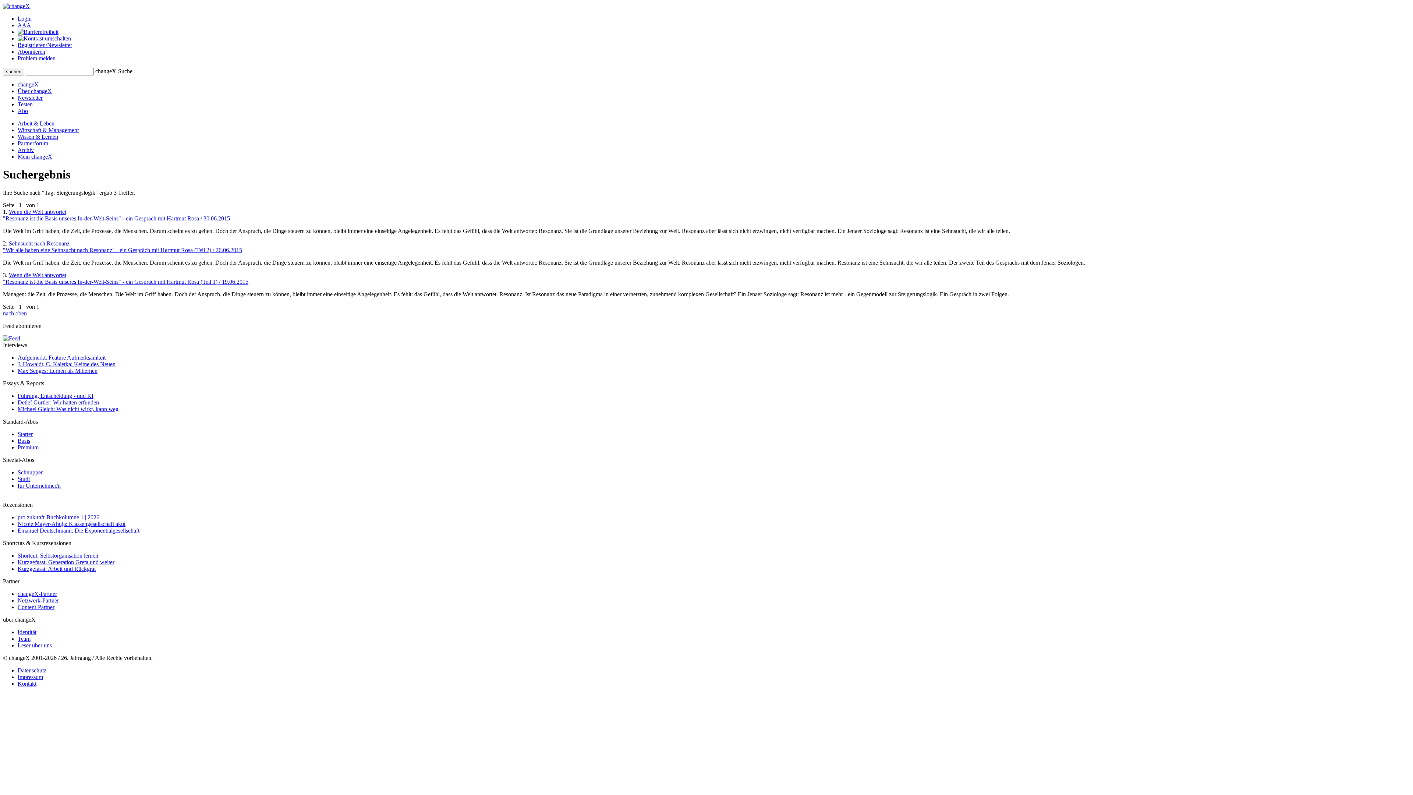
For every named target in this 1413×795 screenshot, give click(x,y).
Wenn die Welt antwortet (116, 215)
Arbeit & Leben (36, 123)
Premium (28, 447)
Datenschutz (32, 670)
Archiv (26, 150)
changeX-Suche (113, 71)
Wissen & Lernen (38, 137)
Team (24, 639)
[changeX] (16, 6)
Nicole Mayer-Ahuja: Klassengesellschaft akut (71, 524)
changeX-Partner (37, 594)
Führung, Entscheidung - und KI (55, 396)
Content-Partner (36, 607)
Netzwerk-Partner (38, 600)
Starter (25, 434)
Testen (25, 104)
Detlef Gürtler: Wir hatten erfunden (58, 402)
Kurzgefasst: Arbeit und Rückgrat (57, 569)
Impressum (30, 677)
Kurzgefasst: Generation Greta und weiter (66, 562)
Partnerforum (33, 143)
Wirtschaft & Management (48, 130)
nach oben (15, 313)
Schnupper (30, 472)
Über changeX (35, 91)
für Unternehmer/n (39, 486)
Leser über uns (35, 645)
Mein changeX (35, 156)
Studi (24, 479)
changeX (28, 84)
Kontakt (27, 684)
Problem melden (37, 58)
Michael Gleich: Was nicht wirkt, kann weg (68, 409)
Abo (23, 111)
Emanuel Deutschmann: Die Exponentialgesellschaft (78, 530)
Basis (24, 441)
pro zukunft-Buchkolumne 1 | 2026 (58, 517)
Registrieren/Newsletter (45, 45)
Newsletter (30, 98)
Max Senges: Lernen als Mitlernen (58, 371)
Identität (27, 632)
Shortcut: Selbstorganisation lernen (58, 555)
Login (25, 18)
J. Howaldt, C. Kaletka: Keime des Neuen (67, 364)
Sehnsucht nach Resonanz (122, 246)
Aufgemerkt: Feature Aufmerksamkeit (62, 357)
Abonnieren (31, 52)
